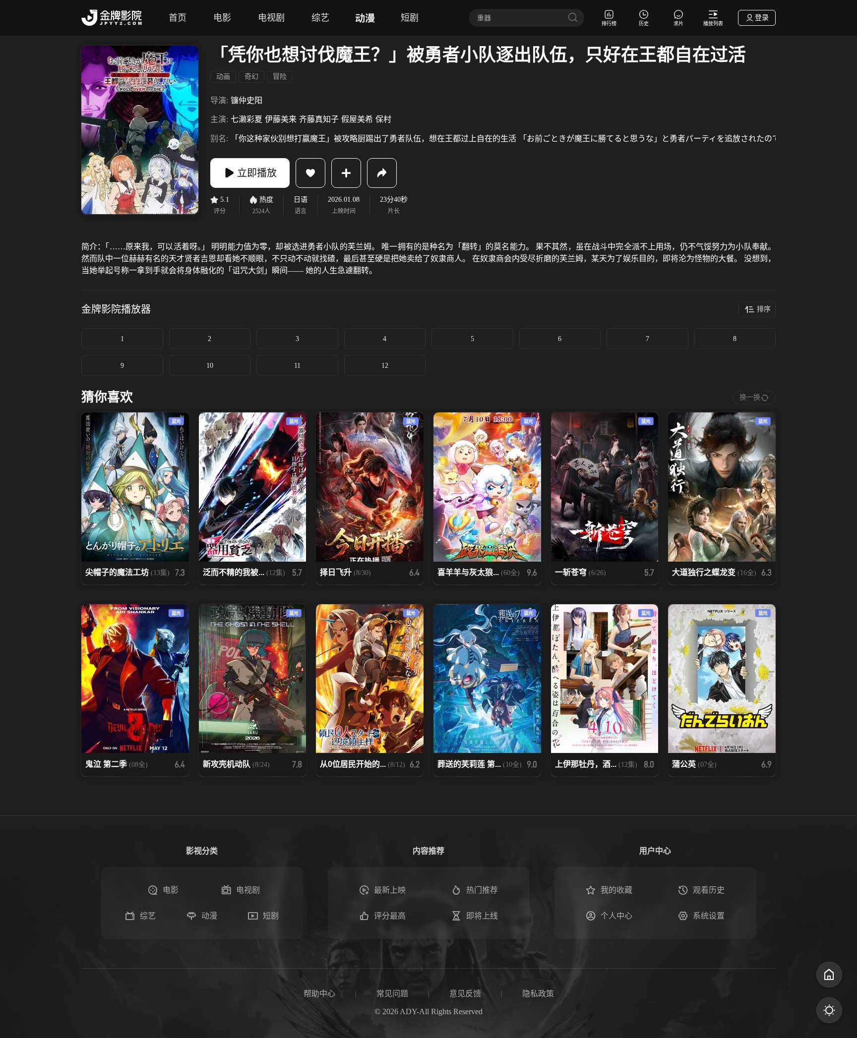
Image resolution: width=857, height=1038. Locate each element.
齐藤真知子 (319, 119)
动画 (223, 76)
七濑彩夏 (246, 119)
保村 (383, 119)
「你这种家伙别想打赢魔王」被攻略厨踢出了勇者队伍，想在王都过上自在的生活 (373, 138)
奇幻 (251, 76)
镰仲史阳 (246, 100)
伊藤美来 (281, 119)
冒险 (280, 76)
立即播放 (257, 173)
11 (297, 365)
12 (384, 365)
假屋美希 (357, 119)
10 (209, 365)
